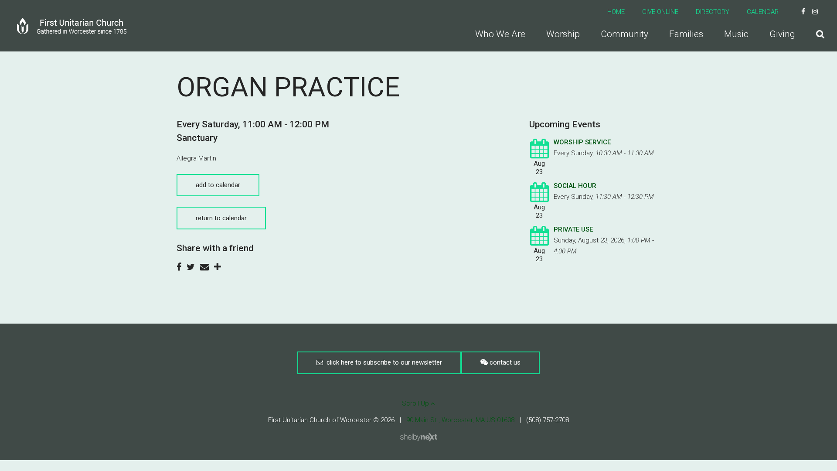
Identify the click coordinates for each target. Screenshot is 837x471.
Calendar (763, 12)
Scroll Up (416, 403)
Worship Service (582, 142)
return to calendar (221, 218)
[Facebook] (803, 12)
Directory (712, 12)
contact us (504, 362)
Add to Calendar (218, 185)
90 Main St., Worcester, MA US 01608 (460, 420)
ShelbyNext (418, 437)
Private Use (573, 229)
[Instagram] (815, 12)
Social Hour (575, 186)
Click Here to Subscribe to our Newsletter (382, 362)
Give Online (660, 12)
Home (616, 12)
